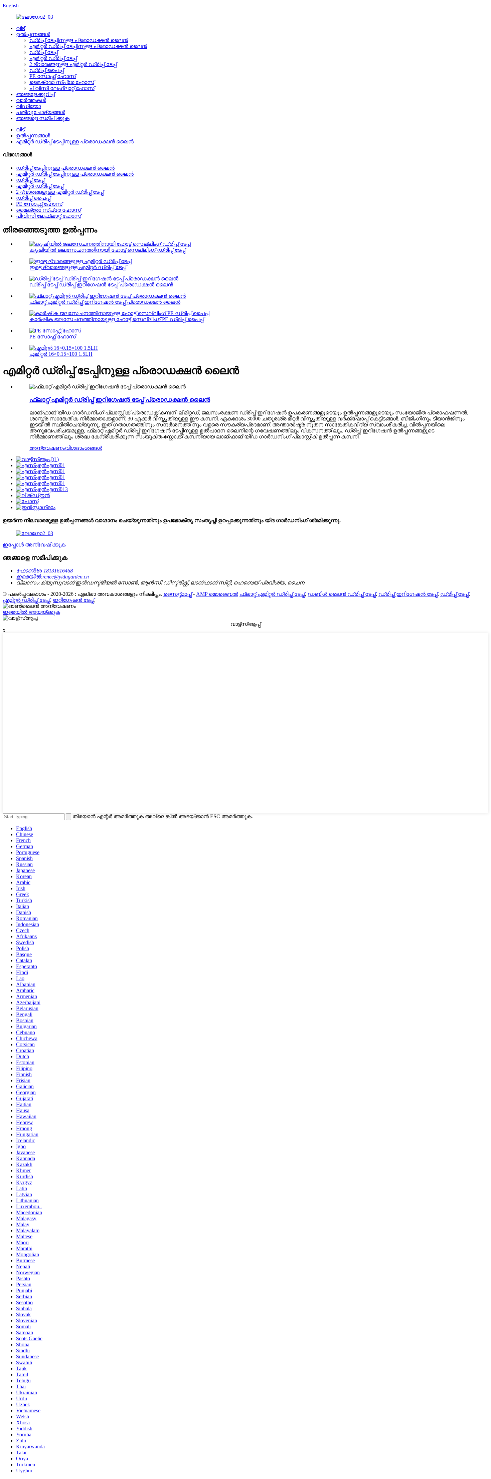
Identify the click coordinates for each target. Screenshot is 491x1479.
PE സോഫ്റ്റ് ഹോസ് (52, 76)
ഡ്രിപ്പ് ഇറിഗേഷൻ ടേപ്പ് (408, 594)
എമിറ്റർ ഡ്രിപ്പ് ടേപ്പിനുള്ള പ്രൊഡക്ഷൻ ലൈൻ (88, 46)
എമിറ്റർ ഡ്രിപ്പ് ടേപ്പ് (53, 58)
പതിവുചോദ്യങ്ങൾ (40, 112)
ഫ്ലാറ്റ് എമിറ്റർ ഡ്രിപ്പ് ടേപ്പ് (272, 594)
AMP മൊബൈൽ (217, 594)
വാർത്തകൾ (31, 100)
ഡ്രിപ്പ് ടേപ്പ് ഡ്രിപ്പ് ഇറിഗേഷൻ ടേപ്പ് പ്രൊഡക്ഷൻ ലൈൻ (101, 284)
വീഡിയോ (28, 106)
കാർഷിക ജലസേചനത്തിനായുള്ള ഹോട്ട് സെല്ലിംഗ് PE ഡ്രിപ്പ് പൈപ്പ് (116, 319)
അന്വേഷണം (47, 448)
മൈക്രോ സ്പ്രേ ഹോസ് (61, 82)
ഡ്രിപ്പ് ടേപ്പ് (43, 52)
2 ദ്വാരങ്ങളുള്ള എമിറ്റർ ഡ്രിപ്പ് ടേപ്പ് (73, 64)
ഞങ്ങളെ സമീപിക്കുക (42, 118)
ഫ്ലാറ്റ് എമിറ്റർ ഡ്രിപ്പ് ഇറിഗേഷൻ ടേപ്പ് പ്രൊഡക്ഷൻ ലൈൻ (104, 302)
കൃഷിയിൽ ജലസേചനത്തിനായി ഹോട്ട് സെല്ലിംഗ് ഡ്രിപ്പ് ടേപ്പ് (107, 250)
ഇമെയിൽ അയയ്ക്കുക (31, 612)
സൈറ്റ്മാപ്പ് (177, 594)
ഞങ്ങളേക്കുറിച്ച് (35, 94)
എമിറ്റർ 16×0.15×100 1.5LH (61, 354)
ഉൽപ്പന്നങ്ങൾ (33, 34)
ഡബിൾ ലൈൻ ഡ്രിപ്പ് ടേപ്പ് (342, 594)
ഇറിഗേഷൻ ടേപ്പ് (73, 600)
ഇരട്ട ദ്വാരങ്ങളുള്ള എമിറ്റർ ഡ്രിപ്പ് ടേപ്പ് (77, 267)
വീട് (20, 28)
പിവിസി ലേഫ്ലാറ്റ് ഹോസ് (62, 88)
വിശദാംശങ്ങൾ (83, 448)
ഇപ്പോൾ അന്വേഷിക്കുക (34, 544)
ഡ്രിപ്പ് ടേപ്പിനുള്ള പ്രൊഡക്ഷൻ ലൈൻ (78, 40)
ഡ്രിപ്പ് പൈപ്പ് (46, 70)
